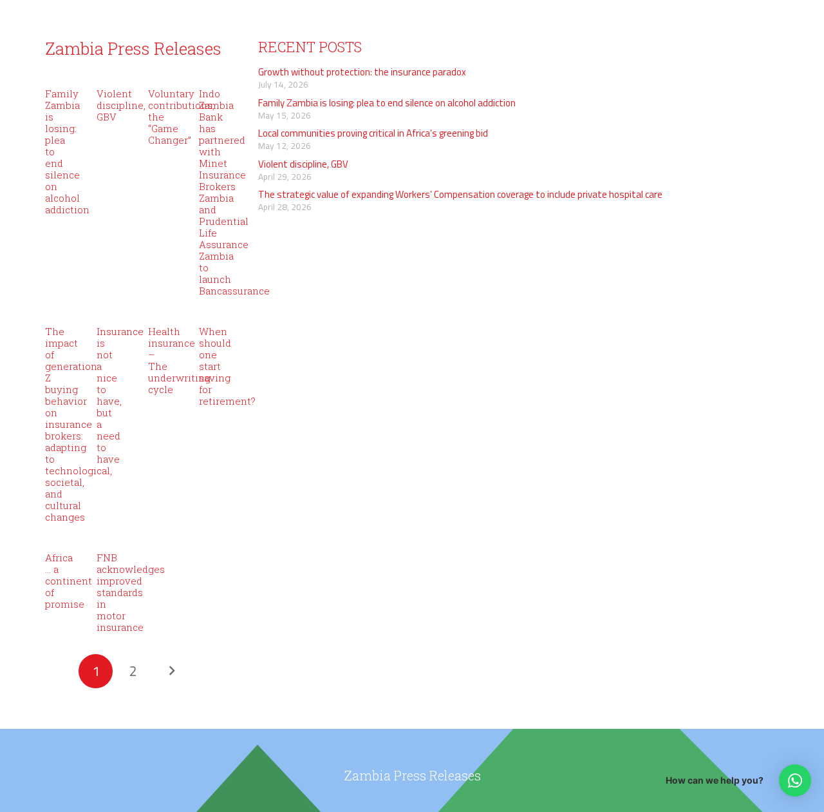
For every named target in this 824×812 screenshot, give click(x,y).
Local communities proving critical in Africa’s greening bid (373, 133)
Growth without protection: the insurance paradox (362, 71)
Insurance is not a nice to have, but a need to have (120, 395)
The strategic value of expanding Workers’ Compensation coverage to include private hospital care (460, 194)
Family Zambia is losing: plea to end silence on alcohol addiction (387, 102)
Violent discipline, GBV (121, 105)
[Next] (171, 671)
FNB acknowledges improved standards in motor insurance (131, 592)
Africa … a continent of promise (68, 580)
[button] (795, 780)
